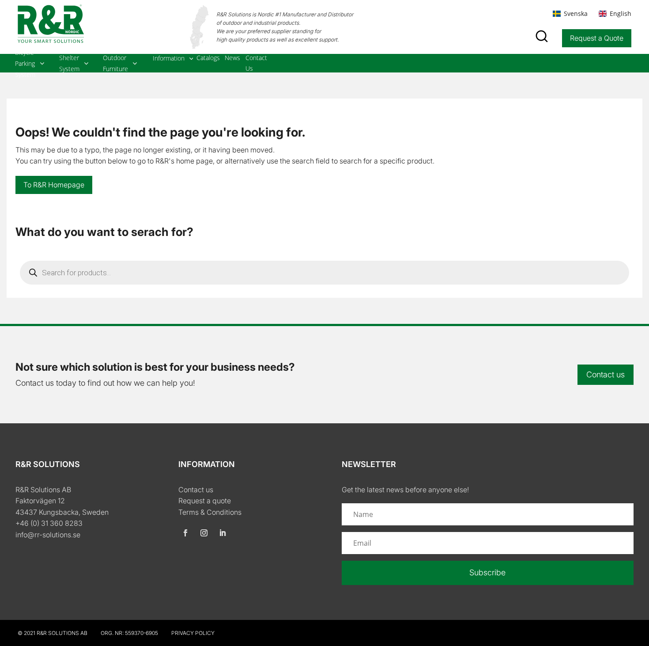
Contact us (605, 374)
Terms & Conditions (209, 512)
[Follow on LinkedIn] (222, 533)
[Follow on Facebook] (185, 533)
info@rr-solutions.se (47, 534)
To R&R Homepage (53, 184)
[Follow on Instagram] (204, 533)
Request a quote (204, 500)
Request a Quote (596, 38)
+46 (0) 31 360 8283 (49, 523)
